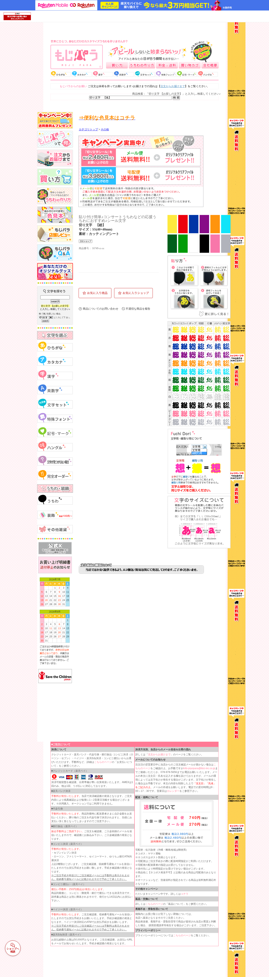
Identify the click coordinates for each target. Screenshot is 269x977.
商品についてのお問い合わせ (100, 308)
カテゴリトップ (88, 129)
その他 (105, 129)
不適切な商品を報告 (138, 308)
